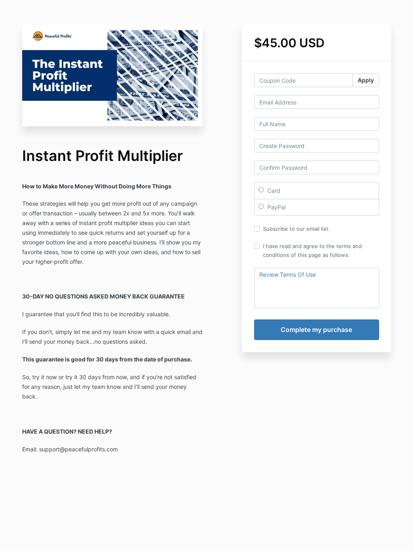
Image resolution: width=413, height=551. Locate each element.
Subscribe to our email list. (296, 228)
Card (273, 190)
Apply (366, 80)
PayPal (276, 207)
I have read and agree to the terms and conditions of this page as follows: (312, 250)
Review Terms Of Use (287, 274)
